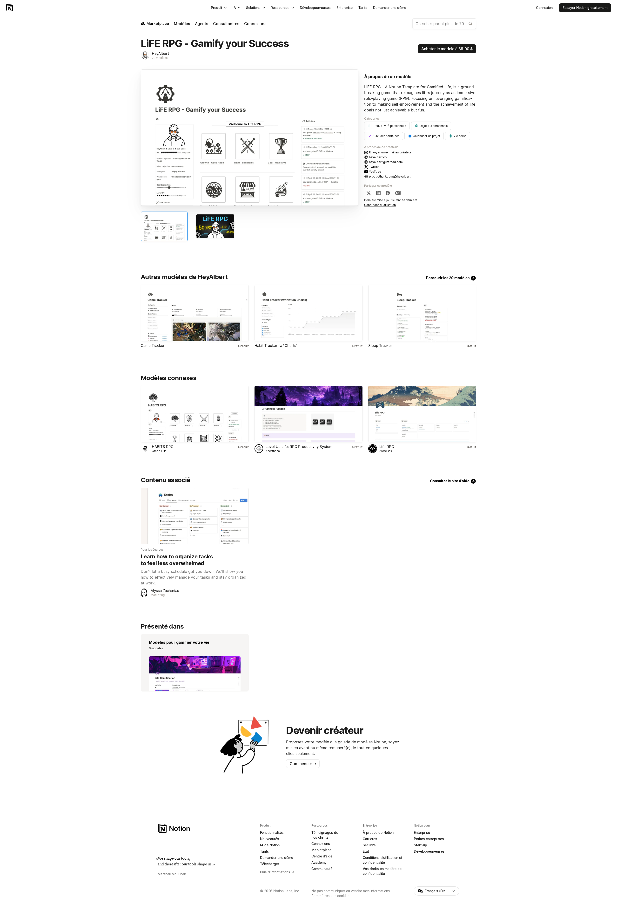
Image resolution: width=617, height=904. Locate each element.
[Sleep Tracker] (422, 313)
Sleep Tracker (380, 345)
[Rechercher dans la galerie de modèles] (470, 23)
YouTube (375, 171)
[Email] (397, 193)
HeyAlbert (160, 53)
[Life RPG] (422, 414)
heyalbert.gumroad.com (386, 162)
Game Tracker (153, 345)
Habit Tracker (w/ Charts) (276, 345)
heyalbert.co (378, 157)
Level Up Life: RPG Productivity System (299, 446)
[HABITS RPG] (195, 414)
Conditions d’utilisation (380, 205)
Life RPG (386, 446)
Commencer (303, 763)
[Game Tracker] (195, 313)
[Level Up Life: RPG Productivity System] (308, 414)
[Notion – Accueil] (10, 8)
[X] (368, 193)
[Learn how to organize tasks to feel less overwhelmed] (195, 516)
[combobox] (444, 23)
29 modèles (160, 58)
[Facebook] (388, 193)
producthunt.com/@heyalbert (389, 176)
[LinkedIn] (378, 193)
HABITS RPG (163, 446)
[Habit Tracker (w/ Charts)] (308, 313)
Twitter (374, 167)
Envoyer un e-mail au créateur (390, 152)
